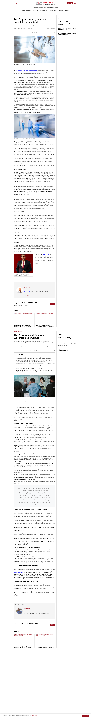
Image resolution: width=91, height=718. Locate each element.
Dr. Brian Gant (17, 28)
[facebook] (30, 32)
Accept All (86, 715)
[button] (14, 3)
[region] (45, 716)
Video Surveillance (44, 10)
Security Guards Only (44, 612)
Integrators (35, 10)
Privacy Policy (34, 715)
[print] (54, 32)
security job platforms (18, 572)
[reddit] (36, 32)
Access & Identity (53, 10)
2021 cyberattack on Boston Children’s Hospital (26, 70)
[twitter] (34, 32)
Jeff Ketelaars (17, 346)
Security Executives (26, 10)
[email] (38, 32)
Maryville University (28, 292)
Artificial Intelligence (64, 10)
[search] (16, 3)
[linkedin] (32, 32)
